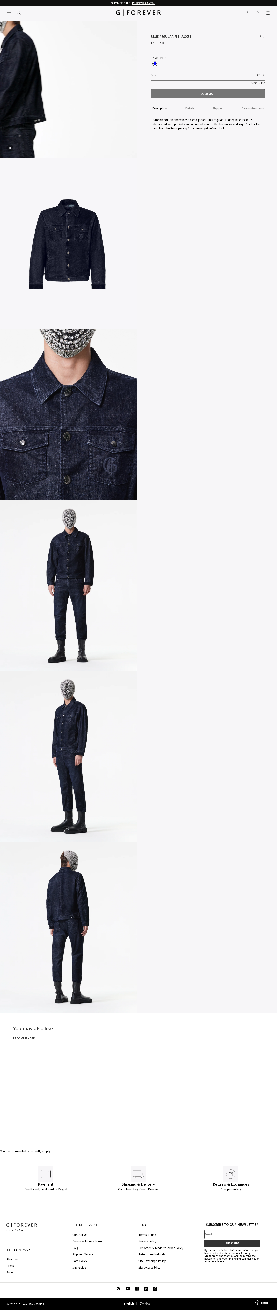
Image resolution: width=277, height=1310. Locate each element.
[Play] (9, 148)
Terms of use (147, 1235)
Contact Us (79, 1235)
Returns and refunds (151, 1254)
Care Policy (79, 1261)
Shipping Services (83, 1254)
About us (12, 1259)
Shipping (218, 108)
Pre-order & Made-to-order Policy (160, 1248)
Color (159, 58)
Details (189, 108)
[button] (258, 83)
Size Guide (79, 1267)
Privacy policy (147, 1241)
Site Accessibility (149, 1267)
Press (10, 1266)
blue (155, 63)
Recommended (24, 1038)
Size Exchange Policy (152, 1261)
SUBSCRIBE (232, 1243)
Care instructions (253, 108)
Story (10, 1272)
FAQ (75, 1248)
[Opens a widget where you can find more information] (262, 1303)
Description (159, 108)
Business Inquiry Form (87, 1241)
